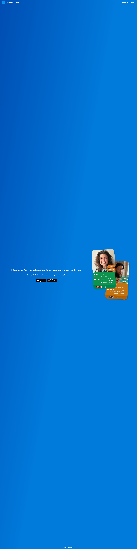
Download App (125, 2)
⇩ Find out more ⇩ (68, 547)
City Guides (133, 2)
